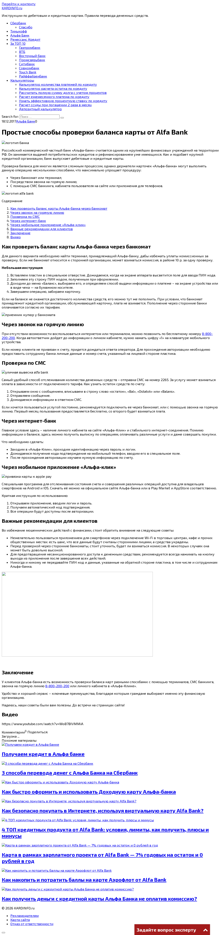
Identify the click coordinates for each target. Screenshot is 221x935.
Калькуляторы (22, 80)
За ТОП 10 (17, 43)
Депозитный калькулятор (40, 109)
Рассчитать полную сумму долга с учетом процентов (63, 92)
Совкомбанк (29, 68)
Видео (15, 237)
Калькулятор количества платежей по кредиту (58, 84)
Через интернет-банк (28, 221)
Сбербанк (18, 23)
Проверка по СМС (25, 216)
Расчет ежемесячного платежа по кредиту (54, 97)
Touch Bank (27, 72)
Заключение (20, 233)
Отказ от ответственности (31, 924)
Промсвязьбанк (32, 60)
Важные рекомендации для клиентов (41, 229)
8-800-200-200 (57, 686)
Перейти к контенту (19, 4)
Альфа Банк (19, 35)
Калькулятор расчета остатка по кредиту (53, 88)
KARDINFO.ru (12, 8)
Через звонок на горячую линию (37, 212)
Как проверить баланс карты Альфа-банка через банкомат (58, 208)
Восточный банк (32, 56)
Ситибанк (27, 64)
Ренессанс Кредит (25, 39)
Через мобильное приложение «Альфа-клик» (48, 225)
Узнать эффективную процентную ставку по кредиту (63, 101)
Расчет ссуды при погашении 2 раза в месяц (55, 105)
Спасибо (25, 27)
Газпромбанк (29, 47)
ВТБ (22, 52)
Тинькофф (18, 31)
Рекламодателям (24, 915)
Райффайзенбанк (33, 76)
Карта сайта (20, 920)
